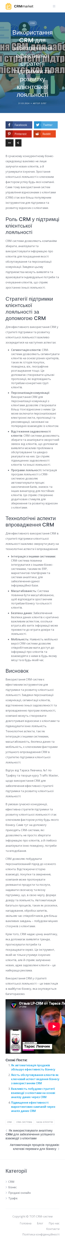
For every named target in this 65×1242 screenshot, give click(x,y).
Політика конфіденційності (40, 1234)
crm (9, 1122)
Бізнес (12, 1187)
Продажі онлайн (19, 1193)
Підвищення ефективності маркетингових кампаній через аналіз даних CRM (33, 1107)
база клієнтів (45, 1122)
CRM (32, 23)
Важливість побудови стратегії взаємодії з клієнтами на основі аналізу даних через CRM (33, 1093)
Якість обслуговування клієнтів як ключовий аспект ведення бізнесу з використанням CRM (35, 1079)
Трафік (13, 1198)
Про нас (54, 1223)
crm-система (24, 1122)
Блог (40, 1223)
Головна (25, 1223)
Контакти (52, 1229)
